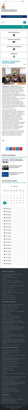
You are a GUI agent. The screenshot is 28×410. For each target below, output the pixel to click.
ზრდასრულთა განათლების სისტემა (10, 378)
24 (4, 203)
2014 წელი (8, 245)
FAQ (13, 1)
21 (17, 200)
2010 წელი (8, 257)
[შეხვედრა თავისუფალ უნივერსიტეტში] (14, 75)
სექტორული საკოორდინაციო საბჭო (10, 363)
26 (10, 203)
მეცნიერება (14, 53)
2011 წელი (8, 254)
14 (17, 197)
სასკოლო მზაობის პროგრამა (9, 297)
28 (7, 192)
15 (20, 197)
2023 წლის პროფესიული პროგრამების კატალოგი (14, 355)
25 (7, 203)
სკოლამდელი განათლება (8, 295)
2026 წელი (8, 208)
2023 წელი (8, 217)
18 (7, 200)
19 (10, 200)
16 (23, 197)
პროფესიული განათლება (14, 46)
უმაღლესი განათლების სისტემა (10, 307)
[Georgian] (22, 1)
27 (4, 192)
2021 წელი (8, 224)
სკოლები (4, 279)
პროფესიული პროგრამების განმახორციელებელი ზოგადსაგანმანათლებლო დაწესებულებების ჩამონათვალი (14, 358)
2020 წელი (8, 227)
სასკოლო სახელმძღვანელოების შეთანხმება (13, 285)
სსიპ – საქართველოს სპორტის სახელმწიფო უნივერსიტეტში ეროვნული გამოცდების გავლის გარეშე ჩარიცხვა (13, 336)
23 (23, 200)
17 (4, 200)
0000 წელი (8, 263)
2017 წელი (8, 236)
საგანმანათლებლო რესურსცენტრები (11, 280)
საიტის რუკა (18, 1)
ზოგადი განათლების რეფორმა (9, 277)
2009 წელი (8, 260)
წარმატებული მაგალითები (8, 364)
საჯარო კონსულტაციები (8, 380)
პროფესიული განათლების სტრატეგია (11, 350)
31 (17, 192)
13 (14, 197)
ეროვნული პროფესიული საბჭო (9, 361)
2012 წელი (8, 251)
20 (14, 200)
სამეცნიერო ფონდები (7, 397)
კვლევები (4, 371)
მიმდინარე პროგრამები (8, 289)
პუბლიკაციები (5, 386)
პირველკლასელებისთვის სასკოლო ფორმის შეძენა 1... (16, 159)
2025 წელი (8, 211)
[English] (4, 4)
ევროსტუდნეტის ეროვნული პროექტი (11, 344)
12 (10, 197)
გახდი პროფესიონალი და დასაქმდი (11, 366)
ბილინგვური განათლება (8, 299)
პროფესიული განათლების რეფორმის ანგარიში (13, 376)
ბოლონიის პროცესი (7, 314)
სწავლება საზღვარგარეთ (8, 309)
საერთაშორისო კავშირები (8, 370)
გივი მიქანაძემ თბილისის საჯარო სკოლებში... (15, 166)
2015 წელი (8, 242)
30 (14, 192)
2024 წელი (8, 214)
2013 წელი (8, 248)
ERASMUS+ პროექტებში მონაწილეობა (11, 316)
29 (10, 192)
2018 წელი (8, 233)
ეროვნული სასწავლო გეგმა (8, 291)
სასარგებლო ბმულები (7, 1)
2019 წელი (8, 230)
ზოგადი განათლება (14, 32)
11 (7, 197)
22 (20, 200)
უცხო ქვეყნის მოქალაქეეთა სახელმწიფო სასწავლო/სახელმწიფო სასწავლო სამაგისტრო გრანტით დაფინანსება (13, 322)
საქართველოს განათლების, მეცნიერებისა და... (16, 173)
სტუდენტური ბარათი (7, 332)
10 (4, 197)
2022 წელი (8, 221)
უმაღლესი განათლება (14, 39)
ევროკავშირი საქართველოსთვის (10, 402)
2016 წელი (8, 239)
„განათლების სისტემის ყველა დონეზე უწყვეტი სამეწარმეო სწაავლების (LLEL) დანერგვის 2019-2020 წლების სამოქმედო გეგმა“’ (13, 383)
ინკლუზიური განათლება (8, 287)
